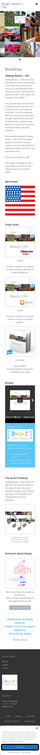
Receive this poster (20, 607)
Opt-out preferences (14, 752)
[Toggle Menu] (37, 3)
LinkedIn (4, 668)
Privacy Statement (26, 752)
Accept (20, 747)
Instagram (5, 665)
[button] (37, 728)
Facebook (5, 661)
